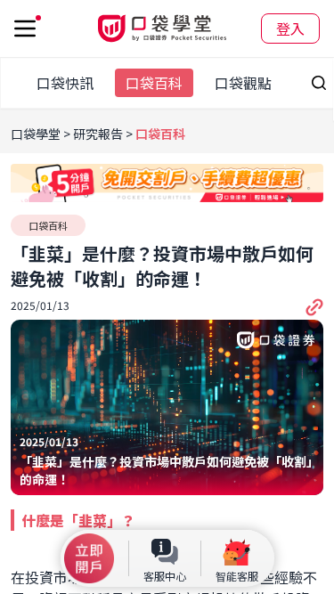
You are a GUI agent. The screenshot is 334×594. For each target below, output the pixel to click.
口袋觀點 (243, 83)
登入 (290, 28)
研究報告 (98, 133)
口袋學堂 (37, 133)
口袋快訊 (65, 83)
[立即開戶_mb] (89, 558)
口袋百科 (154, 83)
